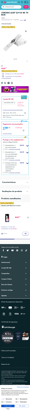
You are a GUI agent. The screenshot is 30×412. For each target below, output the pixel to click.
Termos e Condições (7, 357)
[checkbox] (3, 399)
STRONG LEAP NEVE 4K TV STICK (10, 205)
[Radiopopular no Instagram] (22, 251)
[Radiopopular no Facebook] (3, 251)
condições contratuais (14, 149)
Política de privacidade (23, 387)
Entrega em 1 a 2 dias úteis (8, 226)
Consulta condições (7, 133)
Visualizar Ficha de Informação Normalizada (13, 110)
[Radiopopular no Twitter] (8, 251)
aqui (10, 117)
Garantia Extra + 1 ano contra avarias (10, 146)
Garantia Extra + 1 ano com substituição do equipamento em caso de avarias (11, 155)
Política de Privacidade (8, 350)
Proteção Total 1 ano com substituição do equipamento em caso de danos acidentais (11, 167)
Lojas (5, 257)
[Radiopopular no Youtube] (12, 251)
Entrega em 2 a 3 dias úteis (12, 73)
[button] (27, 61)
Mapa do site (5, 364)
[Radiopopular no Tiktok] (26, 251)
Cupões (26, 6)
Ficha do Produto (6, 23)
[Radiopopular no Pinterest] (17, 251)
